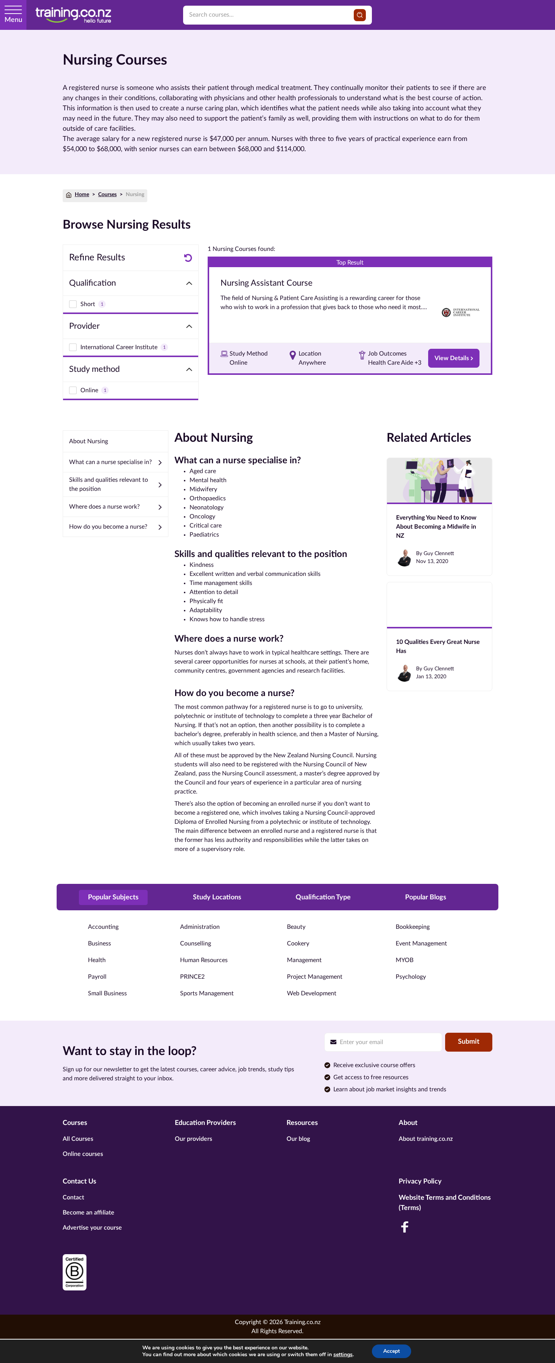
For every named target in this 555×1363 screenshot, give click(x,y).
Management (304, 960)
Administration (200, 927)
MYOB (404, 960)
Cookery (298, 944)
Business (99, 944)
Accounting (103, 927)
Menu (13, 20)
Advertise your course (92, 1228)
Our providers (193, 1139)
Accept (391, 1351)
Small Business (107, 993)
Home (82, 194)
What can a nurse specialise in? (110, 462)
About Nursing (88, 441)
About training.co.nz (426, 1139)
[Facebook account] (405, 1227)
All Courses (78, 1139)
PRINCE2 (192, 977)
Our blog (298, 1139)
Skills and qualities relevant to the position (108, 484)
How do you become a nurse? (108, 527)
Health (97, 960)
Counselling (195, 944)
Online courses (83, 1154)
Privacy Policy (420, 1181)
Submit (468, 1041)
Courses (107, 194)
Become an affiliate (88, 1213)
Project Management (314, 977)
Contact (73, 1197)
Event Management (421, 944)
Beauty (296, 927)
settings (343, 1354)
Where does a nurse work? (104, 507)
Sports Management (207, 993)
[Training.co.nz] (73, 15)
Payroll (97, 977)
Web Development (311, 993)
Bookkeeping (413, 927)
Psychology (411, 977)
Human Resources (204, 960)
